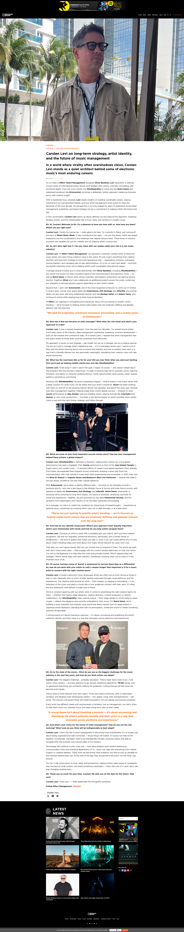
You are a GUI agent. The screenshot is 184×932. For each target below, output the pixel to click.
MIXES (84, 919)
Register (179, 15)
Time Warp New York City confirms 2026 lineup (96, 841)
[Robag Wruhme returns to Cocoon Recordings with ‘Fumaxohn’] (62, 885)
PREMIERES (96, 919)
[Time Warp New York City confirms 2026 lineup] (97, 828)
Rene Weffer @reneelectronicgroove (67, 148)
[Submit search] (136, 818)
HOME (66, 919)
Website (77, 786)
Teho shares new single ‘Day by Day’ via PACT (95, 898)
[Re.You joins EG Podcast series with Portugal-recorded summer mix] (62, 828)
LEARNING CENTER (106, 919)
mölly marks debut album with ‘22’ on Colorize (61, 869)
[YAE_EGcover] (128, 864)
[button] (170, 15)
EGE (118, 919)
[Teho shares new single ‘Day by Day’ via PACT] (97, 885)
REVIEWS (89, 919)
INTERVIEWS (49, 145)
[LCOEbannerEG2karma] (128, 841)
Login (174, 15)
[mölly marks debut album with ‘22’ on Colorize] (62, 856)
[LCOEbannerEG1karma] (92, 10)
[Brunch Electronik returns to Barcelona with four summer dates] (97, 856)
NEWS (79, 919)
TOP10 (113, 919)
